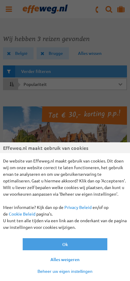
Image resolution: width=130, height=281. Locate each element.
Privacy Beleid (78, 207)
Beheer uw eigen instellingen (65, 271)
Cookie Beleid (22, 213)
